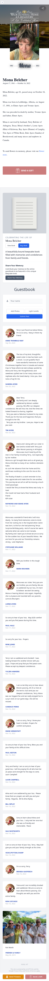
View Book (11, 245)
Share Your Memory (14, 278)
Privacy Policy (18, 971)
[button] (24, 927)
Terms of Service (30, 971)
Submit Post (24, 316)
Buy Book (23, 245)
